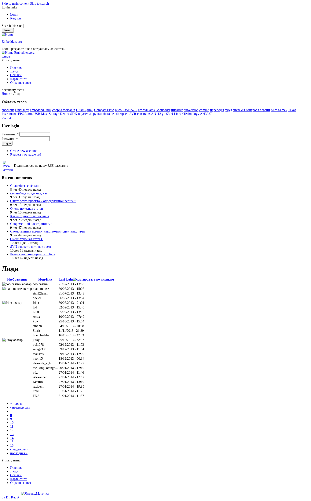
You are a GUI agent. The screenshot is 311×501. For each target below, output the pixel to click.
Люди (14, 71)
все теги (8, 117)
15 (12, 441)
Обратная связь (21, 82)
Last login (66, 279)
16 (12, 445)
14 (12, 438)
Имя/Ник (45, 279)
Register (15, 18)
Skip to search (39, 3)
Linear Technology (186, 114)
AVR (132, 114)
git (163, 114)
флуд (228, 110)
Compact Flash (104, 110)
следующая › (19, 449)
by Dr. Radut (10, 497)
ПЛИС (81, 110)
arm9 (90, 110)
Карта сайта (18, 79)
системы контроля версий (251, 110)
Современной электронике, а (31, 224)
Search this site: (12, 26)
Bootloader (163, 110)
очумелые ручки (90, 114)
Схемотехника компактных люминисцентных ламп (47, 231)
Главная (16, 67)
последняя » (19, 453)
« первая (16, 403)
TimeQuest (22, 110)
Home (6, 93)
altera (106, 114)
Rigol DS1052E (126, 110)
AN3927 (206, 114)
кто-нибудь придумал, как (29, 193)
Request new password (25, 154)
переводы (217, 110)
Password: (10, 138)
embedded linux (40, 110)
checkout (8, 110)
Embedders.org (12, 41)
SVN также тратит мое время (31, 246)
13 (12, 434)
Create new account (23, 151)
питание (177, 110)
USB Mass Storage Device (51, 114)
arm (30, 114)
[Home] (7, 34)
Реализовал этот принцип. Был (32, 254)
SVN (169, 114)
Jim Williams (146, 110)
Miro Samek (279, 110)
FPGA (22, 114)
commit (204, 110)
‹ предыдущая (20, 407)
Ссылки (16, 75)
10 (12, 422)
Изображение (17, 279)
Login (14, 14)
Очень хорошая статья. (26, 239)
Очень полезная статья (26, 208)
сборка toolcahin (63, 110)
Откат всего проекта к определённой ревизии (43, 201)
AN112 (156, 114)
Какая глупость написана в (29, 216)
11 (11, 426)
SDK (73, 114)
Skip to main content (15, 3)
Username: (10, 134)
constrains (143, 114)
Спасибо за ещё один (25, 185)
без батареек (119, 114)
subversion (191, 110)
